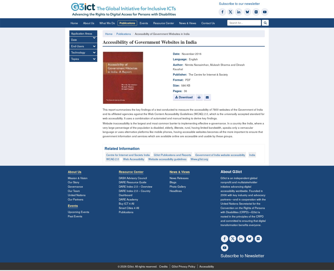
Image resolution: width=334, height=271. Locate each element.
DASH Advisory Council (133, 178)
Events (144, 23)
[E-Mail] (207, 97)
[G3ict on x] (232, 239)
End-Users (77, 46)
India (252, 155)
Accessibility (206, 266)
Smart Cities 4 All (129, 208)
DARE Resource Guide (132, 182)
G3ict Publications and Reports (172, 155)
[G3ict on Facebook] (222, 12)
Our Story (73, 182)
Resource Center (163, 23)
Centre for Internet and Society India (128, 155)
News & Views (187, 23)
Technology (78, 52)
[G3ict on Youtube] (265, 12)
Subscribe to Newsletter (242, 255)
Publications (127, 23)
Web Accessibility (133, 159)
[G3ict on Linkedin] (239, 12)
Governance (75, 186)
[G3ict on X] (230, 12)
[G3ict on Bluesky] (247, 12)
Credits (163, 266)
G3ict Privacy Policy (183, 266)
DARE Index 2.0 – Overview (135, 186)
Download (185, 97)
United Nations (77, 195)
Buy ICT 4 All (126, 203)
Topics (75, 59)
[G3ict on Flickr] (256, 12)
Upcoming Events (78, 212)
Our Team (74, 191)
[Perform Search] (265, 23)
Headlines (176, 191)
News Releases (179, 178)
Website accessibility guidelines (167, 159)
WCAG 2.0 (112, 159)
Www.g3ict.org (199, 159)
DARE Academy (128, 199)
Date (74, 40)
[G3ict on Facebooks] (225, 239)
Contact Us (208, 23)
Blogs (173, 182)
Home (74, 23)
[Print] (199, 97)
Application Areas (81, 33)
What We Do (107, 23)
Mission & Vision (78, 178)
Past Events (75, 216)
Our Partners (75, 199)
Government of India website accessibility (220, 155)
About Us (88, 23)
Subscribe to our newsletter (239, 3)
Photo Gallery (178, 186)
